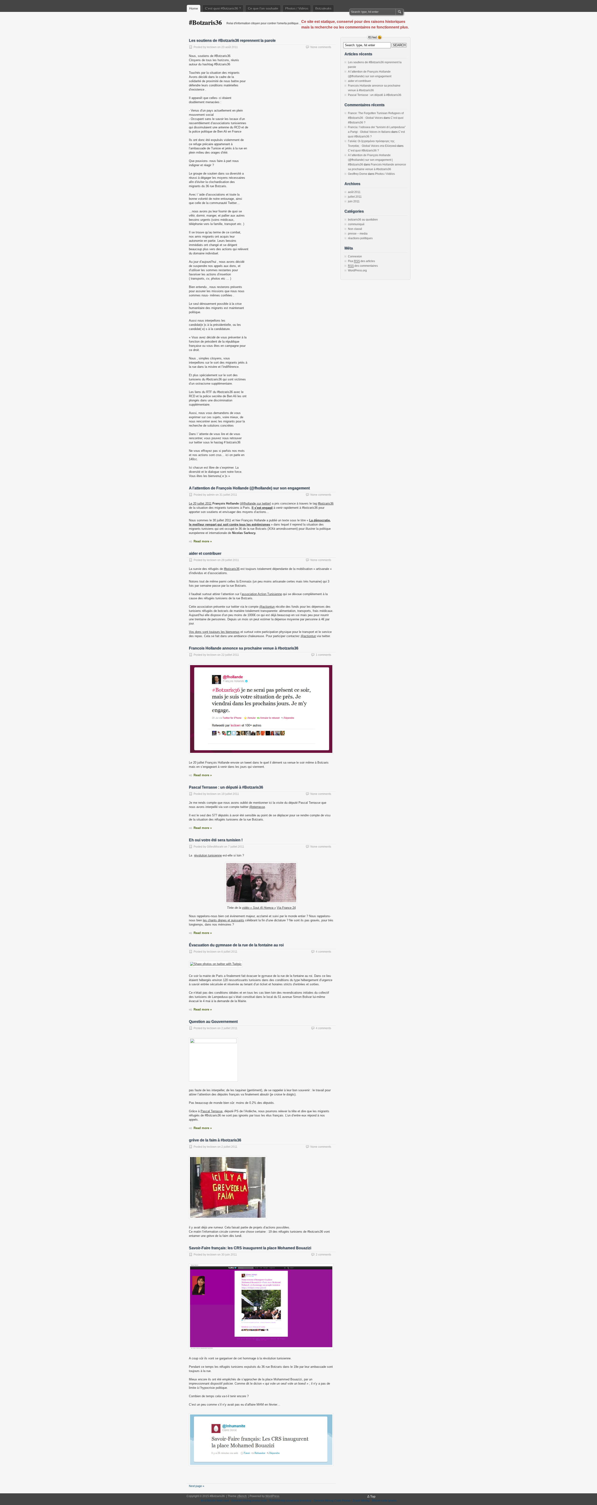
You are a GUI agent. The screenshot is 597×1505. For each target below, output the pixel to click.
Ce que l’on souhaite (263, 8)
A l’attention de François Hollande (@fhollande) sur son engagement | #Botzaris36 (370, 160)
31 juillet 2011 (228, 494)
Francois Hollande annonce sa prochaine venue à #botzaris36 (243, 648)
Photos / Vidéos (296, 8)
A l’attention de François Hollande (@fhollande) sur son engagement (249, 488)
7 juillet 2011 (236, 846)
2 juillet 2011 (229, 1028)
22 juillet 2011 (230, 654)
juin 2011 (354, 201)
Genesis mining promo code (249, 1500)
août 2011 (354, 192)
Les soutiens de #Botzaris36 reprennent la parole (232, 40)
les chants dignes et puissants (223, 920)
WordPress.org (357, 270)
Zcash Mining (361, 1500)
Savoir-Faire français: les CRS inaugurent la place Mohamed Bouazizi (250, 1248)
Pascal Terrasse (211, 1111)
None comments (320, 47)
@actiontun (267, 606)
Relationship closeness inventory (290, 1500)
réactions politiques (360, 238)
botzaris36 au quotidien (363, 219)
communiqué (356, 224)
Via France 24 (286, 907)
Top (372, 1496)
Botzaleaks (323, 8)
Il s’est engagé (262, 507)
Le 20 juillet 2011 (200, 503)
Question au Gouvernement (213, 1022)
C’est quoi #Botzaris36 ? (223, 8)
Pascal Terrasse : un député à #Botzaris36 (226, 787)
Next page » (196, 1486)
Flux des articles (361, 261)
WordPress (272, 1496)
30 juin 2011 (229, 1254)
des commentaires (363, 265)
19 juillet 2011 (230, 794)
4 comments (323, 951)
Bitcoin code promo (384, 1500)
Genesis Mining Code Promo (332, 1500)
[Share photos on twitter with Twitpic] (216, 964)
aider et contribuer (205, 553)
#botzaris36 (325, 503)
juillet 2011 (355, 196)
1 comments (323, 654)
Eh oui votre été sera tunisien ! (216, 840)
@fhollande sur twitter (255, 503)
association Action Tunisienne (262, 594)
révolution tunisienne (208, 855)
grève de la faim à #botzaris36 (215, 1140)
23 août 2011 (229, 47)
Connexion (355, 256)
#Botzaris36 (205, 22)
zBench (242, 1496)
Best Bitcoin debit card (215, 1500)
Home (193, 8)
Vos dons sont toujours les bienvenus (214, 632)
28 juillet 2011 (230, 560)
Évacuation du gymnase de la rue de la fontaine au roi (236, 945)
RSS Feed (374, 37)
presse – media (358, 233)
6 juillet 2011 (229, 951)
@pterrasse (257, 807)
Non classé (355, 229)
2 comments (323, 1254)
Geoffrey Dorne (357, 173)
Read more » (203, 541)
